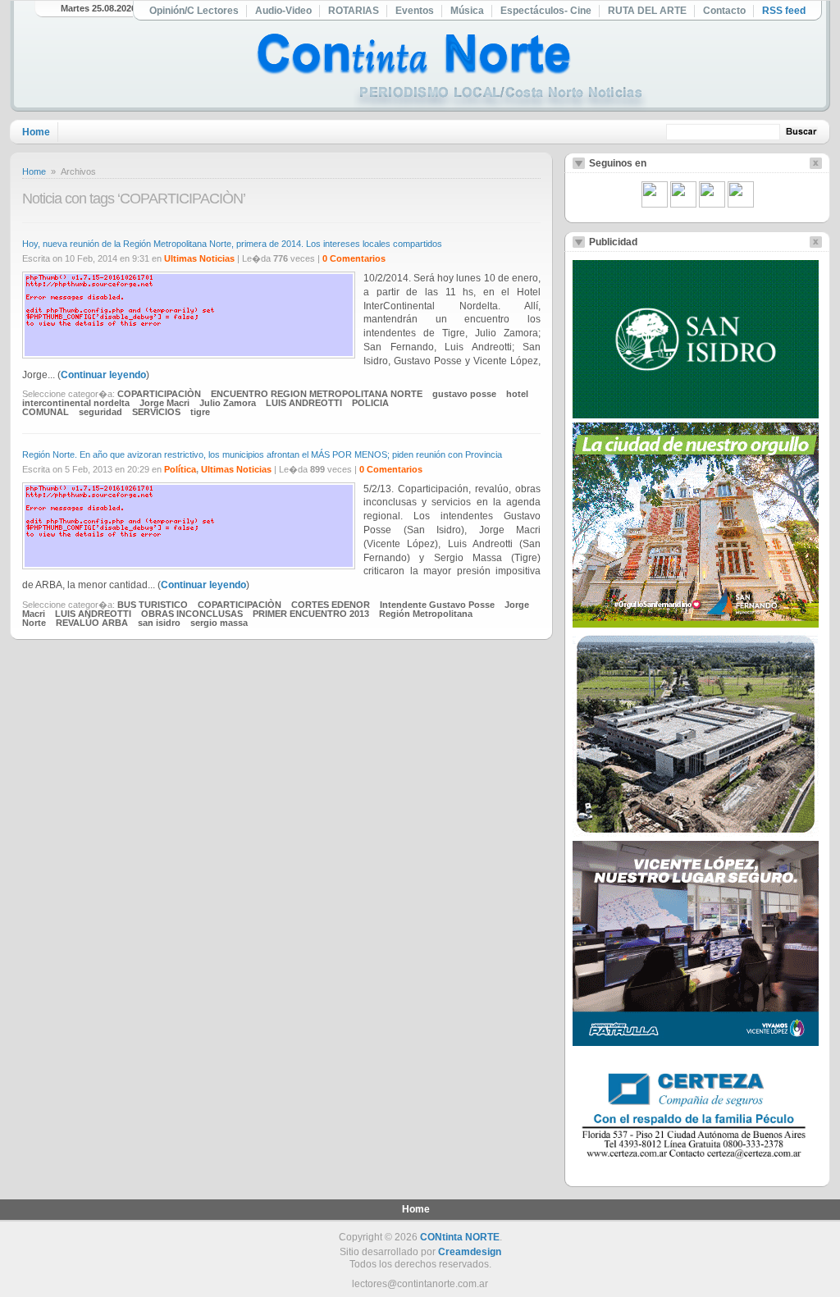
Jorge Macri (164, 403)
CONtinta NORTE (460, 1237)
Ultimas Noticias (199, 258)
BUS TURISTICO (152, 605)
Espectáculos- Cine (545, 10)
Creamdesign (469, 1252)
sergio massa (219, 623)
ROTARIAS (353, 10)
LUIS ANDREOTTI (304, 403)
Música (467, 10)
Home (36, 132)
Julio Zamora (227, 403)
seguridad (100, 412)
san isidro (159, 623)
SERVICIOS (156, 412)
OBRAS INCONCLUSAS (192, 614)
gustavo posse (464, 394)
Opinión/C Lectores (194, 10)
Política (180, 469)
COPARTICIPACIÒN (159, 394)
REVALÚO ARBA (92, 623)
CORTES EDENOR (330, 605)
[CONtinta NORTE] (452, 73)
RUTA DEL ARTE (647, 10)
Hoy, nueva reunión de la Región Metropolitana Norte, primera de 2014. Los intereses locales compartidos (232, 244)
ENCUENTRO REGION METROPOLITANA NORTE (316, 394)
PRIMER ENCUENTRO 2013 (311, 614)
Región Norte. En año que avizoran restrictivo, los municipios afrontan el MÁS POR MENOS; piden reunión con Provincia (262, 454)
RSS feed (784, 10)
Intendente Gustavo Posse (437, 605)
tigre (200, 412)
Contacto (724, 10)
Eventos (414, 10)
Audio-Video (283, 10)
